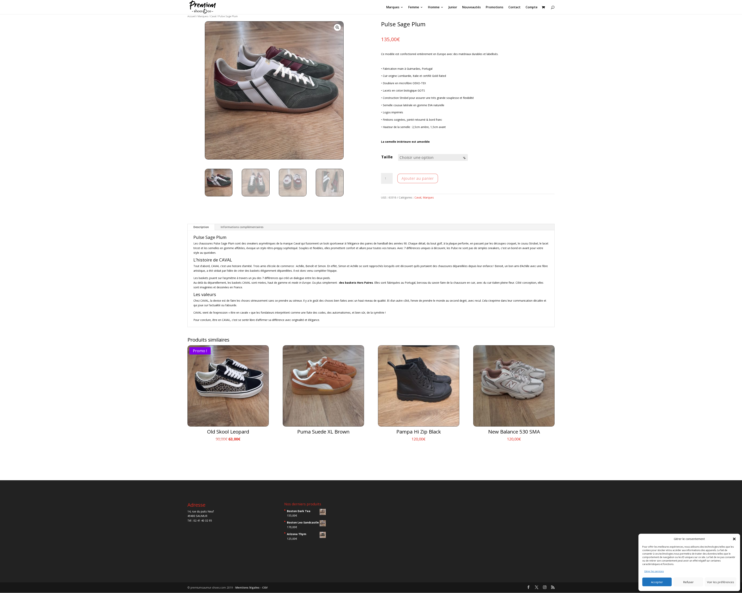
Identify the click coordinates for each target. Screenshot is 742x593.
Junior (452, 7)
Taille (387, 156)
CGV (265, 587)
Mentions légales (247, 587)
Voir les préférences (720, 582)
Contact (514, 7)
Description (201, 227)
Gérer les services (654, 571)
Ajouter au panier (418, 178)
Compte (532, 7)
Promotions (494, 7)
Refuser (688, 582)
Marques (392, 7)
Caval (213, 16)
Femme (413, 7)
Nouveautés (471, 7)
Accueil (191, 16)
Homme (434, 7)
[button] (734, 539)
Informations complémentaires (242, 227)
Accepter (657, 582)
